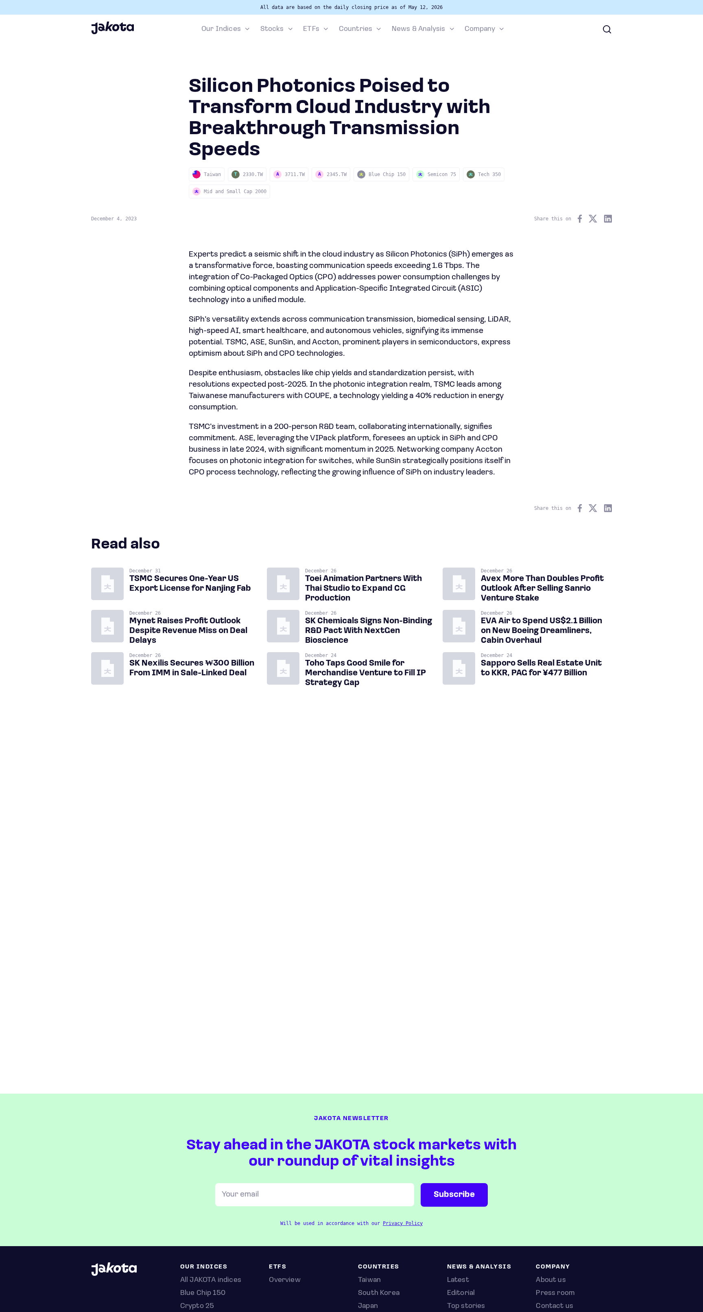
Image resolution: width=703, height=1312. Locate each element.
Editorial (461, 1293)
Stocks (272, 29)
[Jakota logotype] (112, 33)
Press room (555, 1293)
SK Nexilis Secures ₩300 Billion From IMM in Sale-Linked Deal (191, 668)
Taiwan (369, 1280)
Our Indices (221, 29)
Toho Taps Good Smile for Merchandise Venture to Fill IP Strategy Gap (365, 673)
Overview (284, 1280)
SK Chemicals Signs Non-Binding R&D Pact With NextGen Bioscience (368, 631)
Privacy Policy (403, 1223)
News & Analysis (418, 29)
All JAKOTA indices (210, 1280)
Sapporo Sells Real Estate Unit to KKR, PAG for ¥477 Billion (541, 668)
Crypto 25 (197, 1306)
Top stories (466, 1306)
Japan (368, 1306)
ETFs (311, 29)
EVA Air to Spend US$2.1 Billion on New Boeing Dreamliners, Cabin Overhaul (541, 631)
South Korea (379, 1293)
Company (480, 29)
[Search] (607, 29)
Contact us (554, 1306)
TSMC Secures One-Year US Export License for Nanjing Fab (190, 584)
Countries (356, 29)
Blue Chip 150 (202, 1293)
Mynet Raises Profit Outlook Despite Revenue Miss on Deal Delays (188, 631)
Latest (458, 1280)
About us (550, 1280)
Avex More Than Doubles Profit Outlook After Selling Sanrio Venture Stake (542, 589)
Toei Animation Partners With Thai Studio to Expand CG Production (363, 589)
